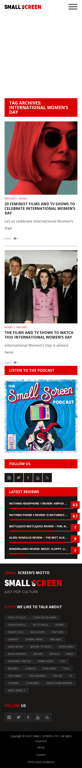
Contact (41, 754)
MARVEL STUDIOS (41, 646)
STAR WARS (49, 668)
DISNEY (59, 624)
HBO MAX (55, 639)
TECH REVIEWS (37, 675)
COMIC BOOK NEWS (45, 617)
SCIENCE (30, 668)
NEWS (69, 654)
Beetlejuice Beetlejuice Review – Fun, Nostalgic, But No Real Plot (41, 526)
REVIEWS (13, 668)
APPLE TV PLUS (17, 617)
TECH (66, 668)
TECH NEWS (15, 675)
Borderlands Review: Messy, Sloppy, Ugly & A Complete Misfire (41, 549)
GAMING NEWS (34, 639)
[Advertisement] (41, 55)
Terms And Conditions (41, 762)
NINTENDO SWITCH (19, 661)
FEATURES (10, 198)
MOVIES (23, 198)
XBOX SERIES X (16, 690)
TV (70, 675)
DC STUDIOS (40, 624)
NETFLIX (54, 654)
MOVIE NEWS (66, 646)
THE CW (57, 675)
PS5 (62, 661)
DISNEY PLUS (15, 632)
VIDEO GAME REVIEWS (59, 683)
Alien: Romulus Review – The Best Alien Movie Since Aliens (41, 537)
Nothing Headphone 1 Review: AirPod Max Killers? (41, 503)
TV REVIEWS (32, 683)
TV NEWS (13, 683)
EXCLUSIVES (38, 632)
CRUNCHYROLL (17, 624)
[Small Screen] (23, 7)
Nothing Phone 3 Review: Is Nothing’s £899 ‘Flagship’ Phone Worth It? (41, 515)
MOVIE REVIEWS (17, 654)
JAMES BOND (15, 646)
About (41, 747)
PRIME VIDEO (45, 661)
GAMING (13, 639)
